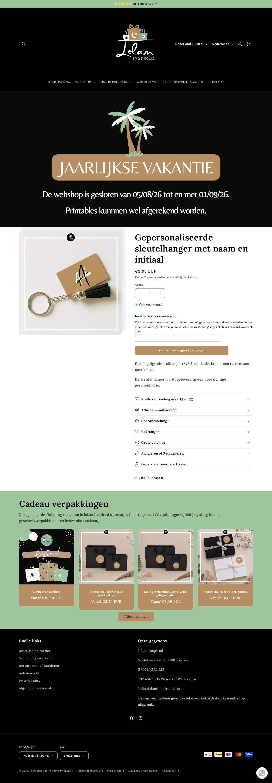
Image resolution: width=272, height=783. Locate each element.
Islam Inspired (39, 770)
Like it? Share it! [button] (151, 478)
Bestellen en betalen (35, 651)
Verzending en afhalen (36, 658)
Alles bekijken (136, 616)
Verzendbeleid (170, 770)
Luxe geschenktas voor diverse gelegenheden (165, 593)
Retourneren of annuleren (39, 666)
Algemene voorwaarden (37, 688)
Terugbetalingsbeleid (90, 770)
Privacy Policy (29, 681)
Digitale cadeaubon (46, 592)
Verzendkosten (144, 277)
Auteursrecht (29, 673)
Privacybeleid (115, 770)
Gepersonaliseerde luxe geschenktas (106, 593)
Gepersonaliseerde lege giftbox (225, 592)
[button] (23, 44)
